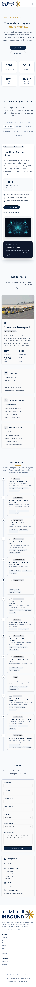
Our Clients (5, 961)
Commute (4, 951)
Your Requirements (9, 832)
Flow (3, 943)
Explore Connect (12, 207)
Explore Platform (18, 48)
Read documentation (10, 212)
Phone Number (8, 806)
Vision (3, 948)
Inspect (4, 945)
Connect (4, 937)
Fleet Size (7, 814)
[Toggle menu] (32, 4)
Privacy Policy (12, 981)
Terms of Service (23, 981)
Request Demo (18, 53)
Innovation (5, 964)
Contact (4, 967)
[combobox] (18, 817)
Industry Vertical (8, 823)
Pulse (3, 940)
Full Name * (7, 782)
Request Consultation (18, 848)
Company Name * (9, 798)
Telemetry (4, 953)
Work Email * (7, 790)
